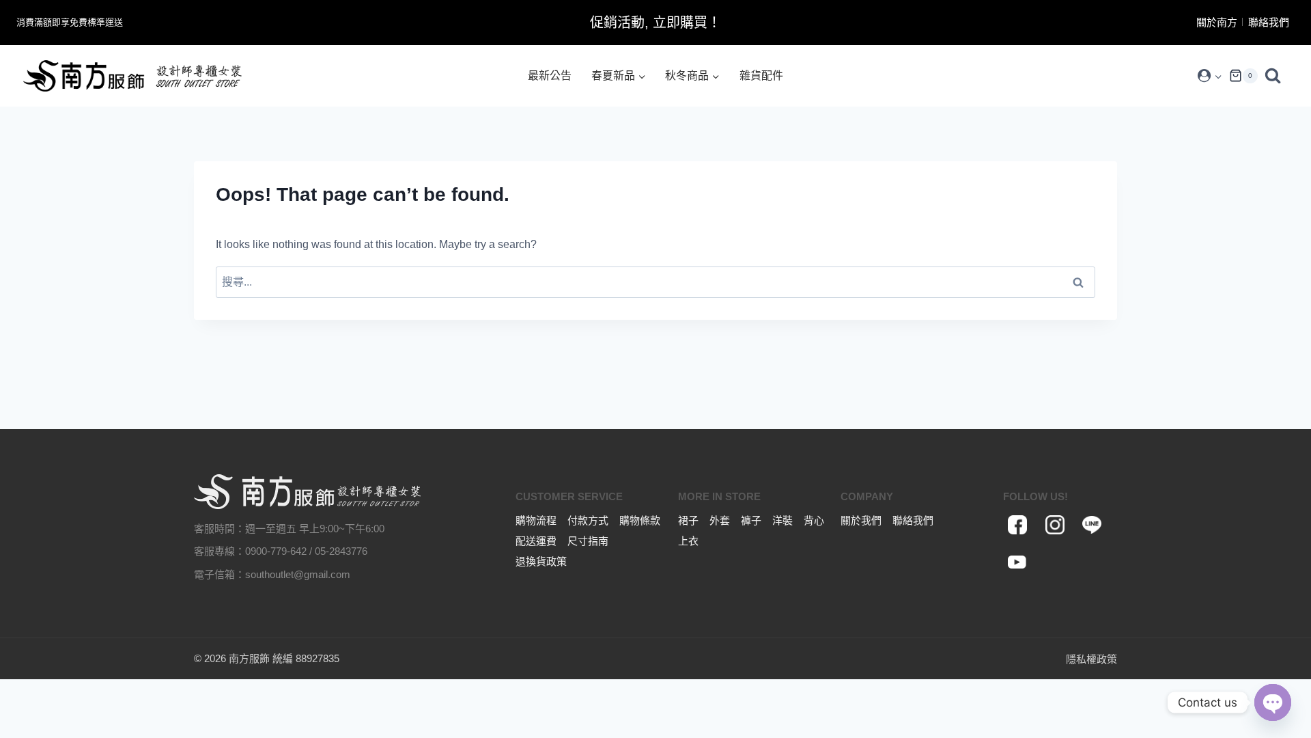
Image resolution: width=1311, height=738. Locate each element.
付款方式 (587, 520)
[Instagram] (1055, 525)
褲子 (751, 520)
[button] (1217, 76)
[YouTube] (1018, 562)
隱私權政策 (1091, 659)
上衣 (688, 541)
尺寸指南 (587, 541)
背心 (814, 520)
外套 (719, 520)
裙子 (688, 520)
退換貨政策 (541, 561)
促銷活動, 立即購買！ (655, 22)
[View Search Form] (1276, 76)
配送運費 (536, 541)
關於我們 (861, 520)
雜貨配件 (761, 75)
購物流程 (536, 520)
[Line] (1092, 525)
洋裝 (782, 520)
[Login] (1210, 76)
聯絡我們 (1268, 22)
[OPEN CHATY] (1272, 702)
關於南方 (1216, 22)
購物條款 (639, 520)
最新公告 (550, 75)
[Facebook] (1018, 525)
